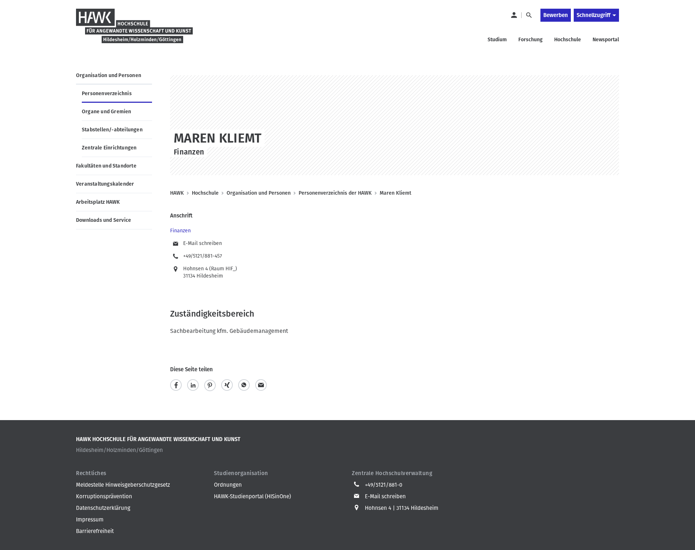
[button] (176, 385)
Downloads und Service (103, 220)
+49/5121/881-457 (202, 256)
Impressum (90, 519)
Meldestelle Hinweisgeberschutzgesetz (123, 485)
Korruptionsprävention (104, 496)
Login (513, 15)
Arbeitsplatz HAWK (98, 202)
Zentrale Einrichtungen (109, 148)
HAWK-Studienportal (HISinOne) (252, 496)
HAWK (177, 193)
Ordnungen (228, 485)
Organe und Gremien (106, 112)
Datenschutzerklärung (103, 508)
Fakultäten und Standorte (106, 166)
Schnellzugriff (593, 15)
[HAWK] (134, 30)
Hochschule (205, 193)
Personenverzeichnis (107, 93)
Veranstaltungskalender (105, 184)
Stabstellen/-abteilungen (112, 130)
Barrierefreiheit (95, 531)
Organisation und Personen (108, 75)
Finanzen (180, 231)
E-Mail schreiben (202, 243)
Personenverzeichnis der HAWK (335, 193)
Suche (528, 15)
